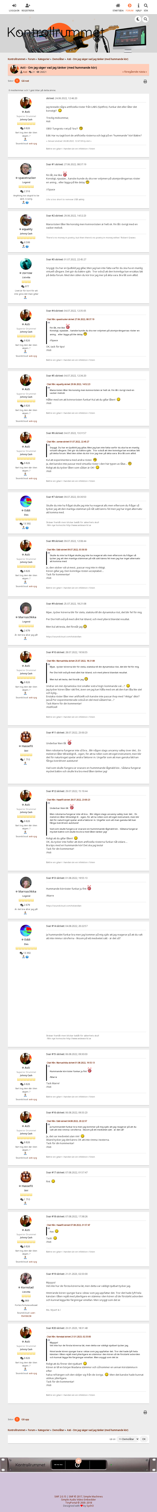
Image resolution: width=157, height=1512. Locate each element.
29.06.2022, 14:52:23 (66, 215)
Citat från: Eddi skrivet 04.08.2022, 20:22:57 (67, 1121)
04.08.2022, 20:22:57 (66, 926)
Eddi (27, 510)
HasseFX (27, 746)
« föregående (130, 71)
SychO (90, 1505)
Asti (25, 72)
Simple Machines (93, 1496)
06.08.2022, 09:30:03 (66, 1054)
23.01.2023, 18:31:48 (66, 1328)
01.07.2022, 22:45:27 (66, 259)
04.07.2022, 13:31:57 (66, 433)
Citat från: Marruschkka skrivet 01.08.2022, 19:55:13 (71, 1062)
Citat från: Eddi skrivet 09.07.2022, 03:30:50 (67, 549)
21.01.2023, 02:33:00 (66, 1274)
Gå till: (113, 1439)
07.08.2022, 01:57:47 (66, 1172)
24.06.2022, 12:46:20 (61, 98)
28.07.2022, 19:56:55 (66, 652)
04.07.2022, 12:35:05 (66, 310)
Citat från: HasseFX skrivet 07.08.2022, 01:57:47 (68, 1225)
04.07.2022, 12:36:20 (66, 375)
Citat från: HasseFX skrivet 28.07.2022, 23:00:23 (68, 799)
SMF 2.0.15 (60, 1496)
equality (27, 229)
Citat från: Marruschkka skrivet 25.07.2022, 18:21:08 (71, 660)
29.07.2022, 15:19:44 (66, 791)
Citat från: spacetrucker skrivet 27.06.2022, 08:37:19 (70, 319)
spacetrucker (27, 178)
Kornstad (27, 1287)
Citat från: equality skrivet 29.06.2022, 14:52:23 (68, 384)
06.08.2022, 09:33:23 (66, 1112)
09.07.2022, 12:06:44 (66, 541)
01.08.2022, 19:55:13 (66, 878)
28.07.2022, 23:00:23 (66, 732)
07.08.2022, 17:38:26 (66, 1216)
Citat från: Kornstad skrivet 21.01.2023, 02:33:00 (69, 1336)
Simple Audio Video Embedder (78, 1499)
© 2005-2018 (85, 1502)
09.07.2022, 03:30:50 (66, 496)
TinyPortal (71, 1502)
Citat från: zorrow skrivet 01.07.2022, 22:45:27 (68, 441)
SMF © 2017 (75, 1496)
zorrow (27, 273)
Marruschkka (27, 617)
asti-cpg (33, 143)
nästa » (143, 71)
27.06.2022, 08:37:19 (66, 164)
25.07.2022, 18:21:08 (66, 603)
